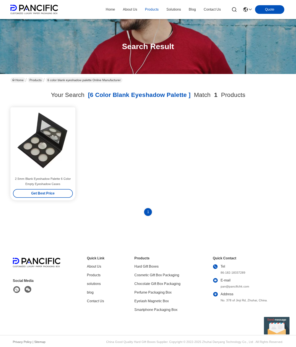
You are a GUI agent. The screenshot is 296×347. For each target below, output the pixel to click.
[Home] (36, 268)
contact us (212, 9)
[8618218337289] (17, 289)
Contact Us (95, 301)
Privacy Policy (22, 342)
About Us (94, 266)
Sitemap (40, 342)
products (152, 9)
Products (35, 80)
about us (130, 9)
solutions (173, 9)
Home (110, 9)
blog (192, 9)
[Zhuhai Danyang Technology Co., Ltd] (34, 9)
